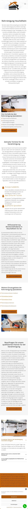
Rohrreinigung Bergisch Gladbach (10, 293)
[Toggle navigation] (25, 3)
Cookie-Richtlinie (10, 507)
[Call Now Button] (25, 506)
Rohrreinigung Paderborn (8, 302)
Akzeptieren (14, 497)
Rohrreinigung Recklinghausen (9, 306)
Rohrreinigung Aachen (7, 296)
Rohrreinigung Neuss (7, 299)
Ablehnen (14, 500)
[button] (26, 489)
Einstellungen (14, 504)
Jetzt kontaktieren (10, 130)
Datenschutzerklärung (17, 507)
